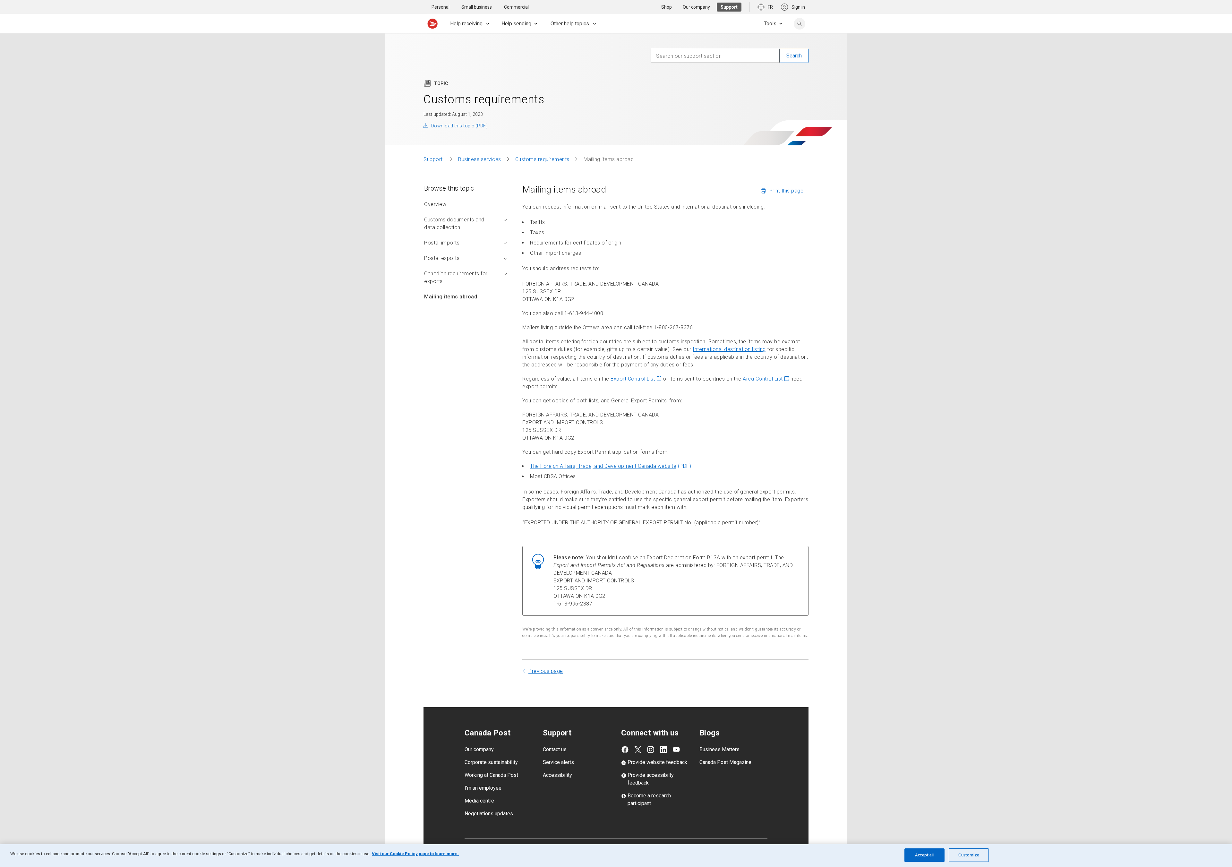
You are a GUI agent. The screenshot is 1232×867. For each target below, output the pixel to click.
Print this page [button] (786, 191)
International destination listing (729, 349)
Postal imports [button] (441, 243)
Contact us (555, 749)
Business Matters (719, 749)
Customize (968, 855)
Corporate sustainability (491, 762)
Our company (479, 749)
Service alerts (558, 762)
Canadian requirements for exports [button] (456, 277)
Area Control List (763, 379)
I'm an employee (483, 788)
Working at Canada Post (491, 775)
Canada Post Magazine (725, 762)
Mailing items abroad (450, 297)
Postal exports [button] (441, 258)
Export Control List (633, 379)
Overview (435, 204)
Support (434, 159)
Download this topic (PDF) (459, 125)
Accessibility (557, 775)
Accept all (924, 855)
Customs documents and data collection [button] (454, 223)
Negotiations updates (489, 814)
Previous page (545, 671)
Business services (479, 159)
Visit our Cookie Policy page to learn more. (415, 853)
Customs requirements (542, 159)
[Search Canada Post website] (799, 24)
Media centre (479, 801)
